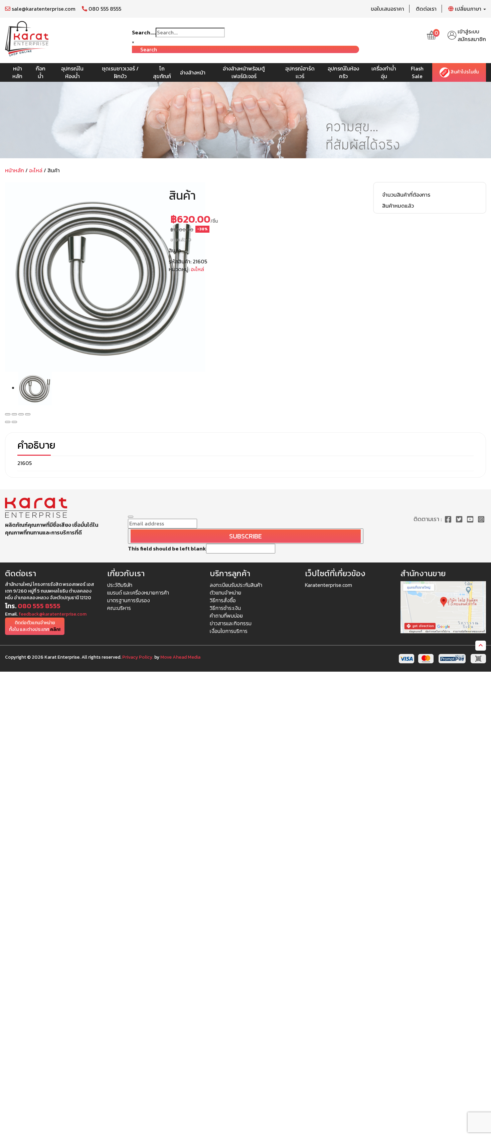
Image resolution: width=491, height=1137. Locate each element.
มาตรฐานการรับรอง (128, 600)
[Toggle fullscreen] (21, 414)
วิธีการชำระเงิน (225, 608)
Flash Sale (417, 72)
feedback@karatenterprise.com (53, 614)
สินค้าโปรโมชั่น (464, 72)
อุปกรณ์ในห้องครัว (343, 72)
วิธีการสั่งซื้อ (223, 600)
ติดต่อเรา (426, 9)
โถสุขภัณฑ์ (162, 72)
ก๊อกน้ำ (40, 72)
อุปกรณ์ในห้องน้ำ (72, 72)
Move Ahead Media (180, 657)
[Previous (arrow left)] (7, 422)
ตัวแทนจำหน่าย (225, 593)
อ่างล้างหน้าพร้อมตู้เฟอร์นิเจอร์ (244, 72)
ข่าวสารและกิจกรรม (231, 623)
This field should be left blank (167, 548)
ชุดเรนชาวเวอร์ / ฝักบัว (120, 72)
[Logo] (26, 38)
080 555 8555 (104, 9)
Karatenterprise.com (328, 585)
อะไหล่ (35, 170)
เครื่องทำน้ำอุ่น (383, 72)
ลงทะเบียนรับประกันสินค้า (236, 585)
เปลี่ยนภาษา (468, 9)
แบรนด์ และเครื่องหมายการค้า (138, 593)
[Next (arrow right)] (14, 422)
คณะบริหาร (119, 608)
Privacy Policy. (137, 657)
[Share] (14, 414)
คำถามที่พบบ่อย (226, 616)
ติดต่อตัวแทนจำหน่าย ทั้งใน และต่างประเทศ (34, 626)
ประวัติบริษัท (119, 585)
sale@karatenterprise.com (42, 9)
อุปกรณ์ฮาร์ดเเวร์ (300, 72)
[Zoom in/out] (27, 414)
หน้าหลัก (17, 72)
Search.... (144, 32)
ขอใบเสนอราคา (387, 9)
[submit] (130, 517)
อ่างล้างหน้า (192, 72)
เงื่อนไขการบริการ (229, 631)
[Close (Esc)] (7, 414)
